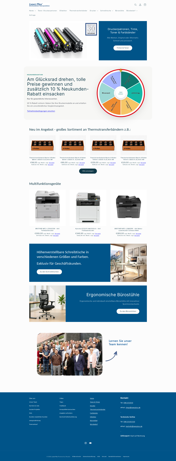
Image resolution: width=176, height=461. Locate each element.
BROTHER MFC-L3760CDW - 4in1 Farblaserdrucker (47, 229)
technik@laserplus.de (134, 426)
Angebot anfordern (66, 413)
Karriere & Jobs (34, 406)
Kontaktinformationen (115, 456)
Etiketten (93, 417)
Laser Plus (55, 456)
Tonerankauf (33, 424)
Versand (104, 456)
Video (61, 398)
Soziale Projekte (34, 409)
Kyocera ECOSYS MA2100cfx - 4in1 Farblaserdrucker (88, 229)
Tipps (61, 402)
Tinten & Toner (123, 48)
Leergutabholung (35, 420)
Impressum (126, 456)
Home (92, 398)
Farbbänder (94, 413)
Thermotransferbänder (97, 409)
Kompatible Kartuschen (67, 409)
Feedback (63, 406)
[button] (32, 10)
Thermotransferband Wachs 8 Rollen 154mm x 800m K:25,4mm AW (103, 158)
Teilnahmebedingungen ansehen (41, 111)
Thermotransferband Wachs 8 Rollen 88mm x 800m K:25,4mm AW (42, 158)
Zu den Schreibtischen (49, 272)
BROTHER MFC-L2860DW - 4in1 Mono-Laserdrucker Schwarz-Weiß (128, 229)
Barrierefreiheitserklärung (68, 417)
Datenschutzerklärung (89, 456)
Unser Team (33, 402)
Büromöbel (93, 420)
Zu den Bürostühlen (128, 311)
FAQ (30, 413)
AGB (98, 456)
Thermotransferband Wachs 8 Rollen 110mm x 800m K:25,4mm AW (134, 158)
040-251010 (128, 403)
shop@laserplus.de (133, 408)
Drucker (92, 406)
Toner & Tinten (95, 402)
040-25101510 (129, 422)
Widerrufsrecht (76, 456)
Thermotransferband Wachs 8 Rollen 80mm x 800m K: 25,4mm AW (73, 158)
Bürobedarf (94, 424)
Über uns (32, 398)
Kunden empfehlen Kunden (38, 417)
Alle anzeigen (88, 171)
